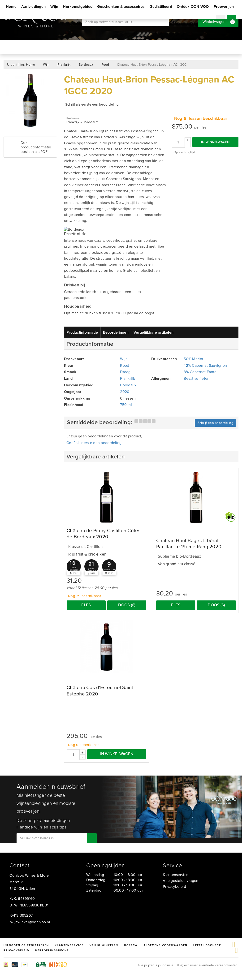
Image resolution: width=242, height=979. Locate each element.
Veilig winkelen (104, 945)
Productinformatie (82, 332)
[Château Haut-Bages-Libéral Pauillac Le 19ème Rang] (196, 497)
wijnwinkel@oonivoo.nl (30, 922)
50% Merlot (193, 359)
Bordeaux (86, 64)
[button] (74, 566)
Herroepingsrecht (52, 950)
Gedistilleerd (161, 6)
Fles (86, 605)
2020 (124, 391)
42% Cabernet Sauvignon (205, 365)
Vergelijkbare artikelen (153, 332)
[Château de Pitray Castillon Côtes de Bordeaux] (106, 497)
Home (11, 6)
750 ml (126, 404)
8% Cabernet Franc (200, 372)
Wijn (54, 6)
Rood (105, 64)
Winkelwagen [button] (218, 21)
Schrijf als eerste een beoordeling (92, 104)
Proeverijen (224, 6)
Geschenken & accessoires (121, 6)
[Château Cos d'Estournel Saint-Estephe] (106, 646)
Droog (125, 372)
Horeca (131, 945)
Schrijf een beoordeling (215, 422)
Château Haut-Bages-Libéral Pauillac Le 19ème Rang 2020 (188, 543)
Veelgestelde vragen (180, 880)
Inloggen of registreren (26, 945)
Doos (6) (126, 605)
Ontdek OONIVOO (193, 6)
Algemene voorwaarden (165, 945)
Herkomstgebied (77, 6)
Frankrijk (63, 64)
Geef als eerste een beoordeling (93, 442)
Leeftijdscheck (207, 945)
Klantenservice (175, 874)
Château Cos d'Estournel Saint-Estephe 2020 (101, 690)
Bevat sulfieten (196, 378)
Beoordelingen (116, 332)
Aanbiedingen (33, 6)
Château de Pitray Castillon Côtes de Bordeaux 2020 (104, 533)
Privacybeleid (174, 886)
